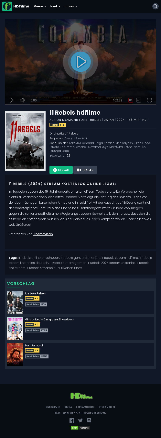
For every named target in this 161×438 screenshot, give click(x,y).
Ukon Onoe (142, 143)
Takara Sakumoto (61, 147)
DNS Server (53, 407)
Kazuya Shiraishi (75, 138)
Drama (67, 120)
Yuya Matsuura (112, 147)
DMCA (68, 407)
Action (55, 120)
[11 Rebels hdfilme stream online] (80, 62)
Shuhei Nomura (134, 147)
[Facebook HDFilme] (72, 420)
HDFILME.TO (70, 413)
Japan (109, 120)
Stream (64, 170)
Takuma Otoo (59, 151)
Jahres (69, 6)
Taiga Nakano (104, 143)
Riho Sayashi (124, 143)
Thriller (95, 120)
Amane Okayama (88, 147)
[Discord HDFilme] (89, 420)
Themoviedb (43, 234)
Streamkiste (107, 407)
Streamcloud (85, 407)
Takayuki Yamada (81, 143)
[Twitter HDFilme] (80, 420)
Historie (80, 120)
